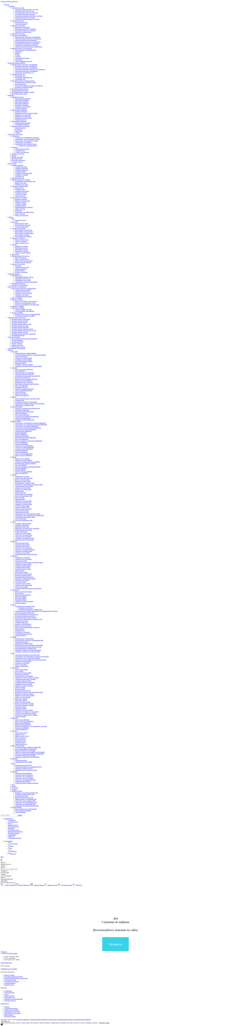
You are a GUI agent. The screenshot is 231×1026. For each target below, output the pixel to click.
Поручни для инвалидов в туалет (25, 303)
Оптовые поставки (14, 833)
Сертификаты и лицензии (12, 1011)
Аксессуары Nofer (20, 518)
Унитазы (14, 244)
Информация (8, 818)
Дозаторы (15, 147)
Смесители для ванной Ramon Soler (26, 802)
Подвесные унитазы (21, 249)
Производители (9, 985)
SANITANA (15, 590)
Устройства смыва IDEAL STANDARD (27, 757)
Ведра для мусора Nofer (22, 480)
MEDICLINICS (16, 421)
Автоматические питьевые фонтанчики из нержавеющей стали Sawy (36, 611)
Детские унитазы (17, 343)
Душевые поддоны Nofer (22, 488)
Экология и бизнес (10, 1016)
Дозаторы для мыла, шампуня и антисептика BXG (30, 660)
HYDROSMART (17, 807)
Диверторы (18, 51)
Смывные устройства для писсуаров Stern (28, 650)
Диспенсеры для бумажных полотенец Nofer (29, 484)
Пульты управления (21, 272)
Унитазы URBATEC (21, 729)
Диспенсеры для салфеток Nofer (25, 517)
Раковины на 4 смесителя (23, 116)
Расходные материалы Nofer (23, 520)
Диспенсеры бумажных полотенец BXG (27, 655)
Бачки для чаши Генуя (22, 259)
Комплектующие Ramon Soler (24, 797)
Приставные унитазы (21, 251)
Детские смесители (17, 342)
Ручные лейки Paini (21, 531)
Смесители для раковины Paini (24, 538)
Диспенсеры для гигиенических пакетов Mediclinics (31, 424)
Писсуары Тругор (20, 737)
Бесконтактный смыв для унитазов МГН (27, 314)
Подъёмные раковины (22, 124)
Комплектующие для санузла (20, 256)
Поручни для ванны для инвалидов (26, 301)
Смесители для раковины (19, 35)
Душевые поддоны (21, 192)
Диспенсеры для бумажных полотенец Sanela (29, 562)
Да (2, 881)
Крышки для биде (20, 220)
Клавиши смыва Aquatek (22, 690)
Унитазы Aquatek (20, 716)
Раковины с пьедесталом (22, 106)
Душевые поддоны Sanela (23, 569)
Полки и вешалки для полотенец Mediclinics (28, 441)
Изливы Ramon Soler (21, 796)
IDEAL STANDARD (18, 746)
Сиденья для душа (20, 194)
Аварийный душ (17, 275)
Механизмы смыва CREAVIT (24, 382)
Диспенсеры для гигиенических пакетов (27, 139)
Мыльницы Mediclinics (22, 436)
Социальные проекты (14, 838)
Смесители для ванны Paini (23, 535)
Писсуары (15, 222)
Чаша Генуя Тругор (21, 744)
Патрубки (18, 265)
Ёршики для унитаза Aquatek (24, 685)
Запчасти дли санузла (18, 264)
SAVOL (14, 786)
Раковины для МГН (18, 306)
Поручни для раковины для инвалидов (27, 304)
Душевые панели (20, 171)
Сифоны (17, 132)
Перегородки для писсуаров (23, 261)
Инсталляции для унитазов (23, 230)
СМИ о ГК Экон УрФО (11, 1010)
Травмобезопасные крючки (23, 296)
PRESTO (14, 541)
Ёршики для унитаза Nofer (23, 489)
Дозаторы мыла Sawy (21, 621)
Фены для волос (20, 214)
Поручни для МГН (17, 299)
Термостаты (18, 59)
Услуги (10, 823)
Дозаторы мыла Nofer (21, 512)
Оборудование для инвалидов (17, 287)
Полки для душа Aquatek (22, 702)
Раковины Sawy (20, 630)
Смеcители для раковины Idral (24, 405)
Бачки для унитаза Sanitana (23, 591)
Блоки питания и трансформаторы (25, 50)
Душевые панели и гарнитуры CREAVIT (28, 376)
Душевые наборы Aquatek (23, 681)
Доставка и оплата (13, 830)
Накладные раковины (22, 102)
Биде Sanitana (19, 593)
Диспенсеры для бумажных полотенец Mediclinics (30, 423)
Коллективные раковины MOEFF (25, 463)
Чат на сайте (14, 843)
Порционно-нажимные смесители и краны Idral (30, 403)
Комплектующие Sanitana (23, 595)
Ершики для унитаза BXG (23, 661)
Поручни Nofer (19, 497)
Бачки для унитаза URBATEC (24, 721)
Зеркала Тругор (20, 734)
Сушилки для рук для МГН (23, 293)
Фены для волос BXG (22, 666)
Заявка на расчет (13, 825)
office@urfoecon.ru (24, 885)
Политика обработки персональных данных (48, 1019)
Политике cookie (104, 1023)
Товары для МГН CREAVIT (23, 390)
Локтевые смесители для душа (24, 11)
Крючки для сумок (17, 157)
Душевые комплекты (21, 170)
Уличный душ (19, 176)
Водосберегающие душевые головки (23, 92)
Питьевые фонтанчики (19, 283)
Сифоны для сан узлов (22, 267)
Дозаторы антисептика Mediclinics (25, 429)
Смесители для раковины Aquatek (25, 713)
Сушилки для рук (17, 162)
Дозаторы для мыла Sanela (23, 564)
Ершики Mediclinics (21, 432)
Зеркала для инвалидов (22, 291)
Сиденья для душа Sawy (22, 632)
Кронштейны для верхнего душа (25, 181)
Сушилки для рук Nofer (22, 505)
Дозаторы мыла (20, 150)
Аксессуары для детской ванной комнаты (24, 338)
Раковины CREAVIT (21, 387)
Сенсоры (18, 56)
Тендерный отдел (13, 827)
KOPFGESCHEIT (17, 407)
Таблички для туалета (22, 295)
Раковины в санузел (18, 97)
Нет (6, 881)
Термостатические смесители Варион (26, 783)
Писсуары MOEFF (21, 465)
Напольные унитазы (21, 248)
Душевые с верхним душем (23, 173)
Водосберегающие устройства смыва (23, 81)
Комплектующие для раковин (21, 126)
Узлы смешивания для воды (23, 61)
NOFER (14, 475)
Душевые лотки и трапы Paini (24, 540)
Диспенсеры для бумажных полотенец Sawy (29, 619)
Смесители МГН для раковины (24, 311)
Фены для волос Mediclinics (23, 455)
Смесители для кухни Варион (24, 778)
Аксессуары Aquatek (21, 669)
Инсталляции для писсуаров (24, 231)
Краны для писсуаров (22, 239)
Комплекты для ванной (22, 27)
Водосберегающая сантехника (13, 976)
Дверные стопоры (20, 202)
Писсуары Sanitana (21, 596)
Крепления (18, 129)
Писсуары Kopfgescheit (22, 415)
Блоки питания (19, 270)
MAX (12, 846)
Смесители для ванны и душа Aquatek (27, 711)
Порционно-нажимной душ (23, 77)
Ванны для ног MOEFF (22, 458)
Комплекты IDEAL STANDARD (25, 750)
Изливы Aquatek (20, 689)
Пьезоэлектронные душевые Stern (25, 648)
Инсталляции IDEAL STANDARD (26, 749)
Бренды (10, 350)
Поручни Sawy (19, 629)
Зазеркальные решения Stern (24, 643)
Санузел (10, 217)
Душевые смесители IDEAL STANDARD (28, 747)
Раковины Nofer (20, 499)
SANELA (14, 556)
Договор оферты (86, 1019)
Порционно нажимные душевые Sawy (30, 609)
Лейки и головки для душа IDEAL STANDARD (30, 752)
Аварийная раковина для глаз (24, 277)
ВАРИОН (15, 771)
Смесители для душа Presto (23, 548)
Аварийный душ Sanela (22, 557)
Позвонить (13, 851)
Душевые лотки (20, 189)
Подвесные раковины (22, 105)
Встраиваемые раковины (22, 98)
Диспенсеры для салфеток (23, 142)
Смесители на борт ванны (23, 32)
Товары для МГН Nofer (22, 507)
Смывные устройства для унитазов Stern (27, 651)
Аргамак (14, 789)
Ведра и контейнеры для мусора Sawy (27, 614)
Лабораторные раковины (22, 123)
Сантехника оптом (10, 980)
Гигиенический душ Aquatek (24, 676)
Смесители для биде (18, 21)
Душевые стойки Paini (22, 525)
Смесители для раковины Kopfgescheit (27, 416)
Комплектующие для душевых (21, 179)
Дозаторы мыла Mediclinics (23, 431)
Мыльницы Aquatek (21, 698)
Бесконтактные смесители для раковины (27, 37)
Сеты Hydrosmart (20, 812)
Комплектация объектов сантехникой (15, 978)
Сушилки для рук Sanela (22, 583)
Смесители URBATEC (22, 728)
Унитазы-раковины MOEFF (23, 471)
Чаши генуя (15, 254)
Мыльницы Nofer (20, 492)
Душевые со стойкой (21, 175)
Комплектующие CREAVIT (23, 381)
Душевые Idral (19, 400)
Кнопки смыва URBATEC (23, 724)
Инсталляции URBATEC (23, 723)
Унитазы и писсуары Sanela (23, 585)
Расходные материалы (18, 160)
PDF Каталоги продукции (12, 1013)
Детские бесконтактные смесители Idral (27, 398)
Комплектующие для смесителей (22, 48)
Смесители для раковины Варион (25, 780)
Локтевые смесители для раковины (26, 40)
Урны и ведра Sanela (21, 587)
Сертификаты (12, 835)
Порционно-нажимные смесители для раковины (30, 69)
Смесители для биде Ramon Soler (25, 801)
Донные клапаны (20, 128)
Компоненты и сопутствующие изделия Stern (29, 645)
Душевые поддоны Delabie (23, 360)
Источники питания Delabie (23, 361)
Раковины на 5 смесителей (23, 118)
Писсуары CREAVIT (21, 385)
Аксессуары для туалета (15, 134)
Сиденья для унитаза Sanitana (24, 601)
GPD (13, 784)
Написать (13, 854)
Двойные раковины (21, 111)
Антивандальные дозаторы (20, 321)
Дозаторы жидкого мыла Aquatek (25, 679)
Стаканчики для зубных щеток (24, 212)
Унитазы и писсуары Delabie (24, 364)
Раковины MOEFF (21, 468)
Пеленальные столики (18, 347)
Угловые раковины (21, 108)
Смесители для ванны (18, 25)
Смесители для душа (18, 8)
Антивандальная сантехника (17, 317)
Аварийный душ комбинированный (26, 282)
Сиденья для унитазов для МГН (25, 316)
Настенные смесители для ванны (25, 30)
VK (11, 848)
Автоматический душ (18, 74)
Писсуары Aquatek (21, 700)
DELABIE (15, 351)
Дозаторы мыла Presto (22, 543)
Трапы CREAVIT (20, 392)
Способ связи (8, 841)
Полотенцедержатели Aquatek (24, 705)
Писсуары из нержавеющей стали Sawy (27, 627)
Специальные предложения (16, 348)
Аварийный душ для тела (23, 280)
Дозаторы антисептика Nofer (24, 486)
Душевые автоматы (21, 167)
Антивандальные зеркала (19, 322)
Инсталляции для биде (22, 235)
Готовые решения (9, 983)
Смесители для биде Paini (23, 533)
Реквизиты (11, 828)
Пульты (17, 55)
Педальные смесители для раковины (26, 68)
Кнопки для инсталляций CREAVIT (26, 379)
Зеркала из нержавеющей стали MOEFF (27, 462)
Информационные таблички (24, 207)
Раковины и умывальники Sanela (25, 578)
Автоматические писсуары (20, 90)
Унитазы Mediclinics (21, 452)
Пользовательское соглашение (71, 1019)
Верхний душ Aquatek (22, 674)
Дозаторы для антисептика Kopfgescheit (27, 408)
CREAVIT (15, 368)
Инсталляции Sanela (21, 572)
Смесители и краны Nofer (23, 502)
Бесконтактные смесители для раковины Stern (29, 640)
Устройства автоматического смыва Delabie (28, 366)
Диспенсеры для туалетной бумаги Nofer (27, 514)
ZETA (13, 763)
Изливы (17, 53)
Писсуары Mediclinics (21, 439)
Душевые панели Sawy (26, 608)
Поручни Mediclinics (21, 442)
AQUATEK (15, 668)
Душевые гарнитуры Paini (23, 523)
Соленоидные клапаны (22, 58)
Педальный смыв (20, 84)
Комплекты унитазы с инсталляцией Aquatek (29, 692)
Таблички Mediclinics (21, 450)
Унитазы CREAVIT (21, 394)
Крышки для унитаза (21, 246)
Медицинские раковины (19, 121)
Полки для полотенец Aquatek (24, 703)
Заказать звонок (39, 885)
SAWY (14, 604)
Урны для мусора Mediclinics (24, 454)
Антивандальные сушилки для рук (22, 329)
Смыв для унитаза (20, 241)
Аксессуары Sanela (21, 561)
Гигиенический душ (21, 22)
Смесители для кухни (18, 34)
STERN (14, 637)
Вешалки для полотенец (22, 201)
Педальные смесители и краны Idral (26, 402)
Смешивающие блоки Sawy (23, 634)
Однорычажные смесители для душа (26, 12)
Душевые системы (17, 165)
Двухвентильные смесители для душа (26, 9)
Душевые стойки (20, 205)
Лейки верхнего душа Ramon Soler (25, 799)
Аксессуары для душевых (19, 197)
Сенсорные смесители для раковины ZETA (28, 767)
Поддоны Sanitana (20, 598)
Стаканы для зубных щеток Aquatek (26, 715)
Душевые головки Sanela (22, 565)
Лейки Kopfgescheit (21, 413)
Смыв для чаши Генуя (22, 243)
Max (16, 969)
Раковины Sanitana (21, 600)
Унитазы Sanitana (20, 603)
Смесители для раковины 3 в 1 (24, 72)
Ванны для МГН (17, 298)
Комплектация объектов (15, 831)
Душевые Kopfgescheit (22, 410)
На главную (115, 944)
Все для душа (12, 163)
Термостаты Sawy (20, 635)
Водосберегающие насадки (20, 89)
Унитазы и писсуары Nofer (23, 509)
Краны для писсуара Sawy (23, 625)
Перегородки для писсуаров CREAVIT (27, 384)
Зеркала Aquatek (20, 687)
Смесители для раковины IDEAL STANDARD (29, 754)
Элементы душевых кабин (20, 186)
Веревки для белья (21, 199)
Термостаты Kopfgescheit (22, 418)
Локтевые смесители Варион (24, 775)
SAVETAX (15, 788)
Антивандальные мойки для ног (21, 324)
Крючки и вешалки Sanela (23, 575)
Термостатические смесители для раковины (28, 46)
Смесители (11, 6)
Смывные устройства (18, 238)
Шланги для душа (20, 183)
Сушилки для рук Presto (22, 553)
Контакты (79, 885)
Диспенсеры (15, 136)
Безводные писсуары (21, 223)
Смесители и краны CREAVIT (24, 389)
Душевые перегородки (22, 191)
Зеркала (14, 155)
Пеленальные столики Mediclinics (25, 437)
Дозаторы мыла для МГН (23, 290)
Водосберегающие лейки (19, 94)
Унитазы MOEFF (20, 470)
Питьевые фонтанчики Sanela (24, 577)
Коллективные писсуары (22, 225)
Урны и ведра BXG (21, 664)
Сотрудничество (13, 822)
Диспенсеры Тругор (21, 733)
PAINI (13, 522)
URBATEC (15, 718)
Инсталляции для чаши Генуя (24, 233)
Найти (20, 815)
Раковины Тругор (20, 741)
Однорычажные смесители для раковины (28, 42)
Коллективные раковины (19, 110)
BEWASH (15, 758)
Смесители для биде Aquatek (24, 710)
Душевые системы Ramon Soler (24, 794)
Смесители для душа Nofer (23, 501)
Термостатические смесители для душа (27, 19)
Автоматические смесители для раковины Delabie (30, 355)
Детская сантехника (14, 337)
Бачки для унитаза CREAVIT (24, 369)
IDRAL (14, 397)
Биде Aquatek (19, 671)
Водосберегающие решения (16, 63)
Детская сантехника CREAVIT (24, 374)
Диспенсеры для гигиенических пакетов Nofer (29, 515)
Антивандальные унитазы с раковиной (24, 334)
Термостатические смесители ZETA (26, 770)
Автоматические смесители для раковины (24, 64)
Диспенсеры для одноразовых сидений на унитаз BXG (32, 656)
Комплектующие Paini (22, 527)
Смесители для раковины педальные (26, 45)
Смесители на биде (21, 24)
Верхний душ (19, 188)
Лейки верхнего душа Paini (23, 530)
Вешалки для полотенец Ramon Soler (26, 793)
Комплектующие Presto (22, 546)
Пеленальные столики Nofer (24, 494)
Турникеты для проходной (20, 285)
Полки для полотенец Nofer (23, 496)
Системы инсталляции (19, 228)
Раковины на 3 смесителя (23, 115)
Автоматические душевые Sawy (25, 606)
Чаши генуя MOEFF (21, 473)
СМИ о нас (11, 836)
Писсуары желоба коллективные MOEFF (28, 467)
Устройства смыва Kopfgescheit (24, 420)
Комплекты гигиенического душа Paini (27, 528)
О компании (12, 820)
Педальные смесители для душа (25, 14)
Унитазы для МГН (17, 312)
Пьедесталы (18, 131)
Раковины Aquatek (21, 708)
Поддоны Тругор (20, 739)
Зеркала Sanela (19, 570)
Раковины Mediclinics (21, 444)
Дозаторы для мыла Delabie (23, 358)
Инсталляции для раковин (23, 236)
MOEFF (14, 457)
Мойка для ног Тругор (22, 736)
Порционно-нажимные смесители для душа (28, 16)
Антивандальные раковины (20, 327)
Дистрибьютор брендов (11, 981)
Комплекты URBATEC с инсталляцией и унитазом (31, 726)
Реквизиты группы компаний (13, 999)
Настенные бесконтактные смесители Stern (28, 647)
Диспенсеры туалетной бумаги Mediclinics (28, 428)
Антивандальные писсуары (20, 325)
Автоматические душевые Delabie (25, 353)
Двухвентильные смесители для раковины (28, 38)
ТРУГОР (14, 731)
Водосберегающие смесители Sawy (26, 617)
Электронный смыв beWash (23, 762)
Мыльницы (18, 210)
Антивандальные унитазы (20, 332)
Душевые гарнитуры (21, 168)
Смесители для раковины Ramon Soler (27, 806)
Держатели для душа (21, 184)
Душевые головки (20, 204)
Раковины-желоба (20, 119)
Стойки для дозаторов (22, 152)
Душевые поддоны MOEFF (23, 460)
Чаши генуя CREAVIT (22, 395)
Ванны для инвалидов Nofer (24, 478)
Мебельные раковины (22, 100)
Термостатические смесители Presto (26, 554)
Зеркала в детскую (17, 345)
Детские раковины (17, 340)
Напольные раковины (22, 103)
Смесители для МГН (18, 308)
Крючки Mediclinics (21, 434)
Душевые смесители (18, 178)
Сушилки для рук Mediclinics (24, 449)
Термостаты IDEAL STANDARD (25, 755)
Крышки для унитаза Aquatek (24, 694)
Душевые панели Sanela (22, 567)
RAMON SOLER (17, 791)
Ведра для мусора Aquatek (23, 673)
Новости (7, 1007)
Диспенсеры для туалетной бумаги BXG (27, 658)
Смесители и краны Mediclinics (24, 447)
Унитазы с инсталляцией (22, 252)
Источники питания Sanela (23, 574)
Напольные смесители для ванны (25, 29)
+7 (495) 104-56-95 (10, 885)
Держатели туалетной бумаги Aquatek (27, 677)
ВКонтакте (7, 969)
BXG (13, 653)
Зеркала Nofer (19, 491)
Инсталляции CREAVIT (22, 377)
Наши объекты (8, 1015)
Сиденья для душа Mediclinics (24, 445)
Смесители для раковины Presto (25, 549)
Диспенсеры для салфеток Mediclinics (26, 426)
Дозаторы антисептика (22, 149)
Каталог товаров (9, 975)
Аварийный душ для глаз (23, 278)
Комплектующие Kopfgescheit (24, 411)
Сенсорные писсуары (21, 227)
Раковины (11, 95)
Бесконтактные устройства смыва (25, 82)
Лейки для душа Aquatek (22, 697)
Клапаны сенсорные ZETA (23, 765)
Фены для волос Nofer (22, 510)
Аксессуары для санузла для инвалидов (24, 288)
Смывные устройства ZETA (23, 768)
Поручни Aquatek (20, 707)
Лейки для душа (20, 209)
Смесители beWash (21, 760)
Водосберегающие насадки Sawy (25, 616)
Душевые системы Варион (23, 773)
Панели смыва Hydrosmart (23, 810)
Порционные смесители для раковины (27, 43)
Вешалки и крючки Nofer (23, 481)
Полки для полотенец (22, 215)
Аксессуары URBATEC (22, 720)
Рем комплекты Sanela (22, 580)
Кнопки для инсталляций (23, 262)
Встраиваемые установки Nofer (25, 483)
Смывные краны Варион (22, 781)
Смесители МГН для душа (23, 309)
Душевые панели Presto (22, 544)
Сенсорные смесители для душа (25, 17)
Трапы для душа (20, 196)
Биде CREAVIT (20, 371)
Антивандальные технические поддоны (24, 330)
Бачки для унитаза (20, 257)
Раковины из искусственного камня (26, 113)
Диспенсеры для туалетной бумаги (26, 144)
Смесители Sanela (20, 582)
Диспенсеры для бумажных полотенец (27, 137)
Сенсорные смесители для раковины (26, 71)
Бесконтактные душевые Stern (24, 638)
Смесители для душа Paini (23, 536)
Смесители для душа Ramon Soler (25, 804)
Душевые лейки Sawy (22, 622)
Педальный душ (20, 76)
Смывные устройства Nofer (23, 504)
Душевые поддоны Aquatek (23, 684)
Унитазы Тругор (20, 742)
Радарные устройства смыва (24, 87)
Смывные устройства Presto (23, 551)
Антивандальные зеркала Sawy (24, 613)
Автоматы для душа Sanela (23, 559)
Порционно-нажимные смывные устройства (29, 85)
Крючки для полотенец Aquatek (25, 695)
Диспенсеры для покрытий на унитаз (26, 141)
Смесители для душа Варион (24, 776)
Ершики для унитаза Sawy (23, 624)
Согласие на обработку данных (25, 1019)
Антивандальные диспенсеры (21, 319)
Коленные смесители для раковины (26, 66)
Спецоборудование (14, 274)
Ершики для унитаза (18, 154)
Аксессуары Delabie (21, 356)
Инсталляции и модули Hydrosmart (26, 809)
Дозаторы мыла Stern (21, 642)
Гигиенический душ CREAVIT (24, 372)
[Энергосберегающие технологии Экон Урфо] (115, 1)
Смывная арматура (21, 269)
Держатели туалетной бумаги (28, 145)
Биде (13, 218)
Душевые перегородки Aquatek (24, 682)
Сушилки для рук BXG (22, 663)
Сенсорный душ (20, 79)
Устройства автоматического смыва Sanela (28, 588)
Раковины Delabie (20, 363)
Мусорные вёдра (17, 158)
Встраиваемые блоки (18, 335)
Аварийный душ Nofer (22, 476)
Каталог (6, 4)
